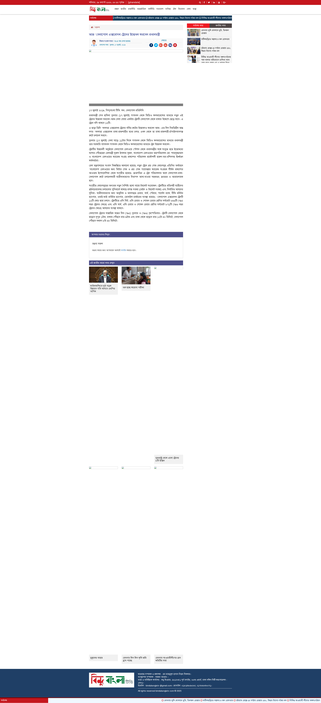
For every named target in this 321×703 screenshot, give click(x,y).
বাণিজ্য (168, 9)
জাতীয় (123, 9)
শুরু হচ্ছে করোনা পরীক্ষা (133, 287)
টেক (174, 9)
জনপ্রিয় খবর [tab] (221, 25)
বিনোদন (181, 9)
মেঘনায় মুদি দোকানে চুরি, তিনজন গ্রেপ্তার (168, 700)
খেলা (189, 9)
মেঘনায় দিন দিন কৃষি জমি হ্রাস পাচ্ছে (134, 659)
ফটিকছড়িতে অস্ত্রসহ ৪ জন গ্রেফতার (117, 18)
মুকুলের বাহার (96, 657)
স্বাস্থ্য (194, 9)
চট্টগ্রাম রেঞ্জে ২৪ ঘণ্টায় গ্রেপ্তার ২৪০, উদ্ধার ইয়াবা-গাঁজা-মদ (160, 18)
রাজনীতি (131, 9)
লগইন (123, 250)
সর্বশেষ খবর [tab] (198, 25)
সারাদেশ (159, 9)
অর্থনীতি (151, 9)
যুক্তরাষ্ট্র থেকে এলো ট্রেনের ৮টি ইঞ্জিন (167, 459)
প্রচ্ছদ (116, 9)
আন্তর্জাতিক (141, 9)
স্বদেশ (97, 27)
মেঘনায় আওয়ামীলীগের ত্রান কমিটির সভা (168, 659)
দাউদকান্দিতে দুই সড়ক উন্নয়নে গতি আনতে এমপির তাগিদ (102, 288)
